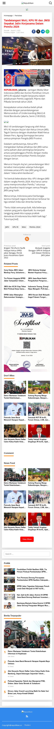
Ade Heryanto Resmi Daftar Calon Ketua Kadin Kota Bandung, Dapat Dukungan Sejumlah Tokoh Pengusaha (15, 440)
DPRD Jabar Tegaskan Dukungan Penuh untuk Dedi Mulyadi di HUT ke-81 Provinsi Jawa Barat (33, 587)
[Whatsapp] (47, 32)
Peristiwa (7, 32)
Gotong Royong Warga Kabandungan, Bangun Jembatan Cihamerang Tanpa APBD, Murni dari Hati (38, 397)
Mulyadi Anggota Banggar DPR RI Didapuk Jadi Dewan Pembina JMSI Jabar (39, 250)
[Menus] (4, 3)
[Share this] (34, 32)
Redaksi (28, 725)
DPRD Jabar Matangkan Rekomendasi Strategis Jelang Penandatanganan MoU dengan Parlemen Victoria (14, 296)
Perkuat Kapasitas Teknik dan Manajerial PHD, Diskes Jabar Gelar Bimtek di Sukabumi (27, 682)
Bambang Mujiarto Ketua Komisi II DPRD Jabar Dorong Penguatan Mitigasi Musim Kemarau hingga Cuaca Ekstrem (33, 604)
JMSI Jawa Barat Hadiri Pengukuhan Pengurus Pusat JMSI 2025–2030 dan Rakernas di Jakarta (39, 279)
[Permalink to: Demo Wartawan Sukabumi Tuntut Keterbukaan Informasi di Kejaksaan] (15, 387)
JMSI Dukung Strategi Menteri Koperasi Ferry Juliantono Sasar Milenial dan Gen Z (38, 271)
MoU (24, 227)
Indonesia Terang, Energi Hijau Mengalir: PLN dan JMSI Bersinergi (38, 288)
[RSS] (27, 239)
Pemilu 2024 (34, 227)
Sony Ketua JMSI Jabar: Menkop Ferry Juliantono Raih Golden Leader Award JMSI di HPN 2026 (15, 271)
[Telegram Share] (43, 32)
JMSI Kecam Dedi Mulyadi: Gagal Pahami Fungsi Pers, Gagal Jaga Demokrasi (39, 296)
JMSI (7, 227)
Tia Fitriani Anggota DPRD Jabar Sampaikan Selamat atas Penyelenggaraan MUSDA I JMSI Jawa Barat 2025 (14, 279)
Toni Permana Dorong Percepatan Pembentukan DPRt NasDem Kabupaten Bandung (33, 579)
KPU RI (15, 227)
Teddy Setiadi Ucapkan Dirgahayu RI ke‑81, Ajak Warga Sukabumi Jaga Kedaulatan (38, 440)
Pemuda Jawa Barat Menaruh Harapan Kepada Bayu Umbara (14, 419)
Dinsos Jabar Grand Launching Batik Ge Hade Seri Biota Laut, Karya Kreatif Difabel (28, 692)
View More (27, 539)
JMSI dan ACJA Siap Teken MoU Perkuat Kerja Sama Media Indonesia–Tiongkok (15, 288)
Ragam (12, 32)
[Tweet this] (38, 32)
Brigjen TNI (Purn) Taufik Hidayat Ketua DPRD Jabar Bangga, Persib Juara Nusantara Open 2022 (14, 252)
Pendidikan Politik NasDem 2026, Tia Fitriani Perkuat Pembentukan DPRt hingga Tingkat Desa (32, 570)
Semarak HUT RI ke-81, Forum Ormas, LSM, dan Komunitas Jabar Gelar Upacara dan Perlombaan (38, 419)
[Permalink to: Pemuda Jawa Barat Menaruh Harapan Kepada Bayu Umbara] (15, 409)
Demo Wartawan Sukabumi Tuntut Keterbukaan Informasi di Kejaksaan (15, 397)
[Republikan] (27, 3)
